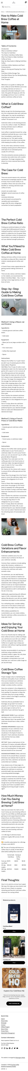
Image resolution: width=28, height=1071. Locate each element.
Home (2, 11)
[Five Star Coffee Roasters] (13, 2)
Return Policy (4, 1029)
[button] (25, 2)
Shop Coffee (4, 1021)
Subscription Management (8, 1033)
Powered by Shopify (11, 1066)
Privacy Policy (4, 1031)
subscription (13, 842)
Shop (14, 931)
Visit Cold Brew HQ (14, 1003)
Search (3, 1019)
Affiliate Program (5, 1027)
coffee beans (5, 451)
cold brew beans (16, 835)
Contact (3, 1025)
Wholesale (3, 1023)
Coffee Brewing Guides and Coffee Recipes (15, 11)
